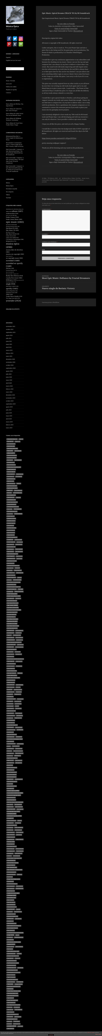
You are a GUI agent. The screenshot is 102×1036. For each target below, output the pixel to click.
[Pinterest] (9, 44)
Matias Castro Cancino (12, 758)
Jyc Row (20, 729)
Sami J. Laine (10, 900)
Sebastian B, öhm (11, 914)
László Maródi (19, 748)
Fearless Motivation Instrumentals (14, 642)
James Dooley (10, 713)
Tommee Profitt (18, 984)
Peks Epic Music (10, 832)
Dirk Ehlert (9, 570)
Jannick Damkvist (10, 715)
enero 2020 (9, 392)
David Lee (19, 558)
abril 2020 (9, 383)
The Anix (17, 958)
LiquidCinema (11, 743)
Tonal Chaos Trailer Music (13, 986)
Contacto (8, 92)
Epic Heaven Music (12, 603)
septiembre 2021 (11, 332)
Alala (9, 211)
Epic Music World (12, 234)
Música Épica (12, 26)
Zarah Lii (20, 1026)
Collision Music (10, 535)
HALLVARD (10, 684)
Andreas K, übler (11, 471)
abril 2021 (9, 347)
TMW (9, 294)
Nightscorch (10, 806)
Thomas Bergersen (12, 970)
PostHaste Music (11, 860)
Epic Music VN (12, 230)
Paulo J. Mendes (18, 827)
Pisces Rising (20, 851)
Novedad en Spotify (11, 189)
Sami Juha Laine (11, 902)
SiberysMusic (10, 921)
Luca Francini (16, 746)
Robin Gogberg (10, 888)
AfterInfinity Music (18, 209)
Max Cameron (19, 760)
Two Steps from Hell (13, 298)
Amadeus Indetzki (11, 469)
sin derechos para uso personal (15, 932)
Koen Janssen (10, 736)
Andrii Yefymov (10, 476)
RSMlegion (11, 280)
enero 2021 (9, 356)
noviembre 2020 (10, 362)
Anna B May (18, 476)
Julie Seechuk (19, 727)
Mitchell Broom (18, 779)
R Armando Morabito (11, 872)
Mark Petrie (17, 755)
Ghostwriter (19, 666)
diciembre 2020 (10, 359)
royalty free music (14, 278)
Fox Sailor (10, 647)
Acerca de (9, 84)
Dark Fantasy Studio (12, 553)
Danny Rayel (10, 551)
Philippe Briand (19, 839)
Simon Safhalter (10, 930)
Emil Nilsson (10, 591)
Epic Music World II (12, 628)
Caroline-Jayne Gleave (12, 502)
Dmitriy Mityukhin (10, 572)
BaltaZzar (9, 490)
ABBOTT (17, 441)
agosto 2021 (9, 335)
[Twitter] (15, 38)
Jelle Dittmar (19, 715)
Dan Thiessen (19, 551)
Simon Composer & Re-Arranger (13, 925)
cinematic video (11, 528)
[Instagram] (20, 38)
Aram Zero (10, 481)
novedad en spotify (14, 816)
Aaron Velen (10, 441)
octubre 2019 (9, 401)
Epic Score (10, 630)
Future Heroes (10, 656)
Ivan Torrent (10, 706)
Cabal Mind (10, 497)
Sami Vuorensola (11, 904)
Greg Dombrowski (11, 680)
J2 (17, 706)
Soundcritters (10, 939)
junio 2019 (9, 413)
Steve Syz (9, 949)
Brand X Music (17, 492)
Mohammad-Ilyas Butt (12, 136)
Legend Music (10, 741)
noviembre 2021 (10, 326)
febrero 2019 (9, 425)
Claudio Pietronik (10, 532)
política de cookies (91, 1032)
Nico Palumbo (18, 804)
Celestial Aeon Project (12, 506)
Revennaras (10, 881)
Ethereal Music (19, 637)
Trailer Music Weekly (14, 296)
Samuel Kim (10, 909)
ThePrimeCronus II (11, 967)
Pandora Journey (11, 825)
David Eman (19, 556)
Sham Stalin (18, 918)
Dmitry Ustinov (20, 572)
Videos (8, 195)
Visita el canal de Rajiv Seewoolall (66, 29)
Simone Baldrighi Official (12, 928)
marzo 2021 (9, 350)
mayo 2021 (9, 344)
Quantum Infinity (11, 865)
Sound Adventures (19, 937)
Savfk (18, 909)
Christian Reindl (18, 513)
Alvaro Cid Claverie (11, 464)
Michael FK (9, 765)
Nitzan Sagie (20, 809)
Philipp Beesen (10, 839)
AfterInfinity (9, 209)
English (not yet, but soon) (13, 60)
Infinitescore (18, 694)
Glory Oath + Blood (11, 673)
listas (8, 746)
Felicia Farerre (11, 644)
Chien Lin (9, 509)
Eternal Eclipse (10, 637)
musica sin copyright (15, 254)
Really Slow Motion (14, 276)
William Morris (18, 1016)
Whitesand (9, 1016)
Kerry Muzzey (10, 732)
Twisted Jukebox (11, 1002)
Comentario (47, 209)
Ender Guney (12, 217)
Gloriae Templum (11, 670)
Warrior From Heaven (12, 1014)
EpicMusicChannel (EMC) (12, 226)
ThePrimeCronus (11, 292)
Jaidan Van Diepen (11, 710)
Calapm (18, 497)
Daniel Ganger (10, 544)
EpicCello (18, 598)
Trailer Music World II (12, 995)
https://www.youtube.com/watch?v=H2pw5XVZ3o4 (59, 138)
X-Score (9, 1023)
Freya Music (18, 654)
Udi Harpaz (16, 1007)
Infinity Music (10, 696)
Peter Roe (19, 834)
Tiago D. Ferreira (11, 977)
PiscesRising (10, 853)
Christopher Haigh (11, 523)
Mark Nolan (9, 755)
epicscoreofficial (19, 630)
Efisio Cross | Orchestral (13, 582)
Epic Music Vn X (10, 232)
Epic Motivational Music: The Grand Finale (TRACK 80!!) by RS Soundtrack (14, 153)
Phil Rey (10, 268)
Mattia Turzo (10, 760)
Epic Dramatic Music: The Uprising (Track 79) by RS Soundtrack (15, 161)
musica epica (13, 790)
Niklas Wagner (19, 806)
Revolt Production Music (12, 883)
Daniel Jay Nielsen (11, 546)
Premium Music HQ (11, 270)
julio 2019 (8, 410)
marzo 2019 (9, 422)
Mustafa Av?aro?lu (11, 797)
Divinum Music (17, 570)
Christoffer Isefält (11, 520)
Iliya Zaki (9, 689)
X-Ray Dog (16, 1021)
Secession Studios (11, 282)
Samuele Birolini (11, 907)
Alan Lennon (18, 450)
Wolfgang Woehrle (12, 1019)
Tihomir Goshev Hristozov (12, 979)
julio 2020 (8, 374)
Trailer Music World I (12, 993)
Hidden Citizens (10, 687)
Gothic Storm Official (12, 237)
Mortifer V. (9, 783)
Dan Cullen (19, 542)
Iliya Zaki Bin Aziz (17, 689)
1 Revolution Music (12, 439)
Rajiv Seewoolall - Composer (14, 149)
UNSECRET (10, 1009)
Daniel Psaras (10, 549)
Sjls (17, 935)
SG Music (10, 918)
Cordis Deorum (18, 539)
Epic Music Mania (11, 616)
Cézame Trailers (11, 542)
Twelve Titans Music (12, 1000)
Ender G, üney (19, 591)
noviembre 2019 (10, 398)
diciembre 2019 (10, 395)
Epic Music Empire (12, 612)
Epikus (9, 635)
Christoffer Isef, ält (11, 518)
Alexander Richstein (11, 457)
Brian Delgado (11, 495)
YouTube (8, 198)
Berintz (9, 492)
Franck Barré (10, 651)
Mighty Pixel (10, 779)
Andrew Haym (20, 474)
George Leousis (10, 666)
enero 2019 (9, 428)
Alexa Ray (9, 460)
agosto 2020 (9, 371)
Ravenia (20, 874)
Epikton (18, 632)
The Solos (20, 967)
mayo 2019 (9, 416)
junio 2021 (9, 341)
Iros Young (10, 701)
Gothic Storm (11, 236)
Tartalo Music (10, 958)
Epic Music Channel (11, 224)
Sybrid (19, 953)
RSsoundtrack (20, 280)
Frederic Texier (10, 654)
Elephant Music (11, 584)
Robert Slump (19, 886)
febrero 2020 (9, 389)
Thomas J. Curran (11, 974)
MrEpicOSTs (11, 241)
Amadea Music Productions (13, 467)
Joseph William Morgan (12, 725)
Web (43, 250)
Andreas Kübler (10, 474)
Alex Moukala (18, 460)
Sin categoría (9, 192)
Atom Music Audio (12, 485)
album (17, 211)
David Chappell (10, 556)
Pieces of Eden (10, 848)
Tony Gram (10, 988)
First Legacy (20, 644)
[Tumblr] (15, 44)
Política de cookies (11, 87)
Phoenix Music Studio (11, 846)
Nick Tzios (10, 804)
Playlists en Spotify (11, 90)
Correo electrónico (50, 242)
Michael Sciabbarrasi (11, 772)
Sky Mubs (9, 937)
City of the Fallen (10, 530)
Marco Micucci (10, 753)
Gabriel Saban (10, 661)
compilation (10, 539)
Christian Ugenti (10, 516)
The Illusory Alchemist (11, 960)
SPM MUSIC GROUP (12, 286)
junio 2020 (9, 377)
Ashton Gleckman (11, 483)
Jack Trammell (10, 708)
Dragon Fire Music (11, 577)
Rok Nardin (19, 888)
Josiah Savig (10, 727)
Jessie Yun (18, 718)
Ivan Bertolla (10, 703)
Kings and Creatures (11, 734)
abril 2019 (9, 419)
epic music (15, 221)
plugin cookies (98, 1034)
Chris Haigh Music (12, 511)
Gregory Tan (10, 682)
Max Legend (18, 762)
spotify (12, 288)
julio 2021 (8, 338)
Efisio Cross (9, 215)
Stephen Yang (10, 946)
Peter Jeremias (10, 834)
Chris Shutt (9, 513)
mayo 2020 (9, 380)
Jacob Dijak (18, 708)
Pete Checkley (20, 832)
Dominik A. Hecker (11, 575)
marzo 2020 (9, 386)
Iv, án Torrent (18, 701)
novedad (13, 260)
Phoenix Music (10, 844)
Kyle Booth (19, 736)
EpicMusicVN (12, 228)
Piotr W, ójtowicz (19, 848)
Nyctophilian (10, 818)
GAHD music (19, 661)
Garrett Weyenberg (11, 663)
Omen (19, 820)
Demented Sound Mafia (13, 565)
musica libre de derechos (14, 793)
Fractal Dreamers (19, 647)
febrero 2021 (9, 353)
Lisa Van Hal (20, 743)
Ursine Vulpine (18, 1009)
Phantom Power (10, 837)
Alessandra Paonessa (11, 455)
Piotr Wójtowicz (10, 851)
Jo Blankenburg (10, 720)
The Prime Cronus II (11, 965)
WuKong (9, 1021)
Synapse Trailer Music (12, 955)
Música (8, 183)
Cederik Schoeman (11, 504)
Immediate (9, 694)
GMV (20, 673)
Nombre (45, 234)
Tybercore (9, 1007)
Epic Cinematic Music (11, 600)
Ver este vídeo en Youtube (66, 24)
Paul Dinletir (10, 827)
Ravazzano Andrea (11, 874)
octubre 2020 (9, 365)
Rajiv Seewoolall (10, 272)
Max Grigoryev (10, 762)
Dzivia (19, 577)
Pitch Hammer (18, 853)
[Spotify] (20, 44)
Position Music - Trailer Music (14, 858)
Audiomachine (12, 213)
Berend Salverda (18, 490)
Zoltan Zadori (10, 1028)
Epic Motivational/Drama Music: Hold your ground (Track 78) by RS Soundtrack (14, 169)
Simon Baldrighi (11, 923)
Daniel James (19, 544)
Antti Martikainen (11, 478)
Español (8, 57)
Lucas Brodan (10, 748)
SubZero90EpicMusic (12, 291)
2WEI (21, 439)
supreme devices (11, 953)
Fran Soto (17, 651)
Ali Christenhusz (10, 462)
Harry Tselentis (19, 684)
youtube (13, 300)
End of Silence (10, 598)
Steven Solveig (19, 946)
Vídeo (45, 178)
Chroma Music (10, 525)
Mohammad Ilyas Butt (12, 781)
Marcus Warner (19, 753)
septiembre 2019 (11, 404)
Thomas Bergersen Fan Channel (13, 972)
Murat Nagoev (10, 788)
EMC (15, 215)
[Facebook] (9, 38)
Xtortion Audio (17, 1023)
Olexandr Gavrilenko (11, 820)
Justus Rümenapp (11, 729)
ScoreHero (9, 911)
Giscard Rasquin (10, 668)
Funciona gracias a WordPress (50, 302)
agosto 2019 (9, 407)
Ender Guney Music (14, 219)
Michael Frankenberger (11, 767)
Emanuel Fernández (11, 589)
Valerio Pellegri (10, 1012)
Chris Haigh (17, 509)
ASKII (18, 483)
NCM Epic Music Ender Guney (15, 802)
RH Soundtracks (10, 886)
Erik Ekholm (17, 635)
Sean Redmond (18, 911)
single (10, 284)
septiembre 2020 (11, 368)
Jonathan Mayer (10, 722)
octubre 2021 (9, 329)
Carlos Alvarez (11, 499)
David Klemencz (11, 558)
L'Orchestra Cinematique (15, 239)
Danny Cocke (19, 549)
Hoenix (18, 687)
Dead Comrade (10, 563)
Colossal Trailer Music (12, 537)
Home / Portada (10, 81)
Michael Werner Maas (11, 774)
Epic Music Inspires (11, 614)
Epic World (10, 632)
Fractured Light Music (11, 649)
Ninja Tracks (9, 256)
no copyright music (14, 258)
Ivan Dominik (18, 703)
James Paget (19, 713)
